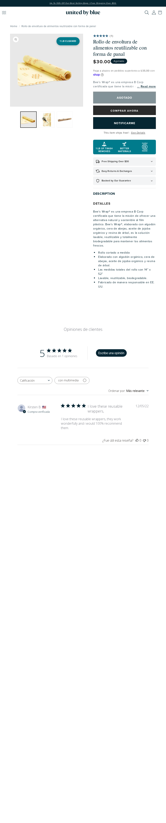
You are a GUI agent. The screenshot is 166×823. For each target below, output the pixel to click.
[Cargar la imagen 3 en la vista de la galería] (65, 120)
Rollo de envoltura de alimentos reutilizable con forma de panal (58, 26)
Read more (148, 86)
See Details (138, 132)
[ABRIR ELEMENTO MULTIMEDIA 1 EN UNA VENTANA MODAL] (46, 70)
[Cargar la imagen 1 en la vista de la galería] (28, 120)
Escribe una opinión (111, 353)
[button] (161, 13)
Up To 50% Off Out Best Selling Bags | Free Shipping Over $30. (83, 3)
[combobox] (34, 380)
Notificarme (124, 123)
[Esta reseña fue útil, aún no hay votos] (137, 440)
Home (13, 26)
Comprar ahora (124, 111)
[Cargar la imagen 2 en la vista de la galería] (46, 120)
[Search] (147, 13)
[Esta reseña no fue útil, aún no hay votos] (144, 440)
